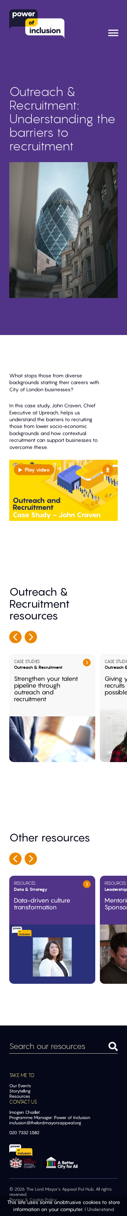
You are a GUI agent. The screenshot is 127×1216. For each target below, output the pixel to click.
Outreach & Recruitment (38, 667)
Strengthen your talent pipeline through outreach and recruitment (46, 689)
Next (31, 637)
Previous (15, 637)
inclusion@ (20, 1122)
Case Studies (27, 661)
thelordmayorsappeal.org (56, 1122)
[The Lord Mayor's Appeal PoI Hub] (36, 24)
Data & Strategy (30, 889)
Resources (24, 883)
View (87, 662)
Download (107, 469)
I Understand (99, 1209)
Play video (37, 470)
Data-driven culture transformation (42, 904)
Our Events (20, 1085)
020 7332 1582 (24, 1132)
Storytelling (20, 1090)
